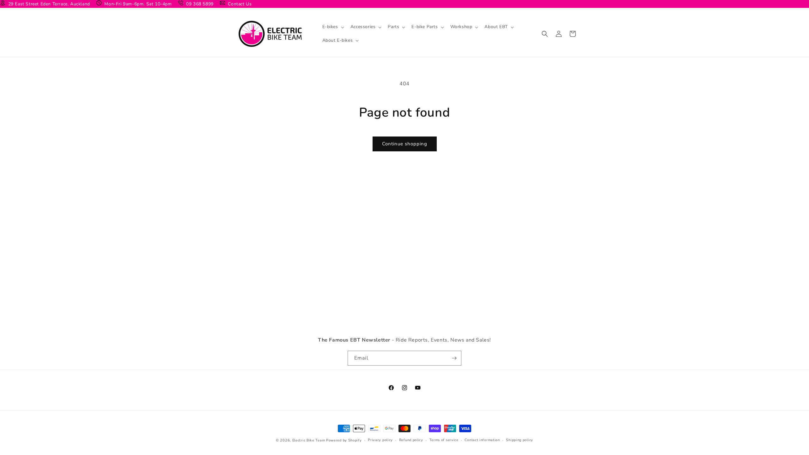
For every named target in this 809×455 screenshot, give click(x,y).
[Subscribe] (454, 358)
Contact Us (239, 4)
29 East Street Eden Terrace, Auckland (48, 4)
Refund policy (411, 440)
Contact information (482, 440)
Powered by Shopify (344, 440)
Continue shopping (404, 144)
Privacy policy (380, 440)
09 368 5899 (199, 4)
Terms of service (444, 440)
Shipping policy (519, 440)
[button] (333, 26)
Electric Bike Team (308, 440)
